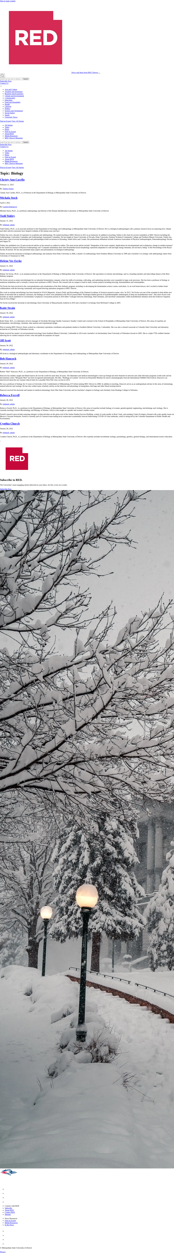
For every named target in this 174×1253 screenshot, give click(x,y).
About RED (9, 134)
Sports (7, 115)
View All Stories (18, 121)
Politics (7, 109)
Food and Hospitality (12, 102)
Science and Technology (14, 111)
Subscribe (8, 1208)
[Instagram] (7, 1193)
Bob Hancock (8, 358)
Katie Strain (7, 307)
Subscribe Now (6, 81)
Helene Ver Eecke (11, 260)
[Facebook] (7, 1189)
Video (7, 127)
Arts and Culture (11, 89)
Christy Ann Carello (12, 179)
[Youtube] (7, 1198)
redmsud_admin (9, 225)
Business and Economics (14, 94)
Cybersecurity (10, 98)
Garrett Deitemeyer (10, 207)
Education (8, 100)
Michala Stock (9, 197)
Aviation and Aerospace (14, 92)
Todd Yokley (7, 215)
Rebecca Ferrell (10, 395)
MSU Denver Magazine (14, 138)
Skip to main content (7, 1)
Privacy (3, 1252)
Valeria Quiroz (8, 189)
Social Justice (10, 113)
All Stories (9, 125)
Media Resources (11, 136)
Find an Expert (5, 121)
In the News (9, 1225)
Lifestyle (8, 107)
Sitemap (8, 1214)
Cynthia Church (10, 423)
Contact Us (4, 83)
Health (7, 104)
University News (11, 117)
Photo (7, 129)
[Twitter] (7, 1202)
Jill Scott (5, 340)
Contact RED (10, 1212)
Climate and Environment (14, 96)
